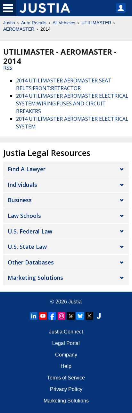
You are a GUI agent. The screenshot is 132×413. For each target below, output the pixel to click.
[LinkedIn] (33, 316)
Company (66, 354)
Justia (9, 22)
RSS (7, 67)
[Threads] (71, 316)
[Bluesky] (80, 316)
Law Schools (24, 215)
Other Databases (31, 262)
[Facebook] (52, 316)
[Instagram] (61, 316)
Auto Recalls (33, 22)
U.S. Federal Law (30, 231)
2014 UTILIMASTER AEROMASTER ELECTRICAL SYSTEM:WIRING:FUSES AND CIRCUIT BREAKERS (72, 103)
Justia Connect (66, 331)
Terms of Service (66, 377)
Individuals (22, 184)
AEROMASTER (18, 29)
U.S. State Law (27, 246)
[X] (89, 316)
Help (66, 366)
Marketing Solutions (35, 277)
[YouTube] (43, 316)
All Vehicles (64, 22)
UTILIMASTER (96, 22)
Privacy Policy (66, 389)
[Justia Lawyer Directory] (99, 316)
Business (20, 200)
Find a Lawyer (26, 169)
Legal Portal (66, 343)
